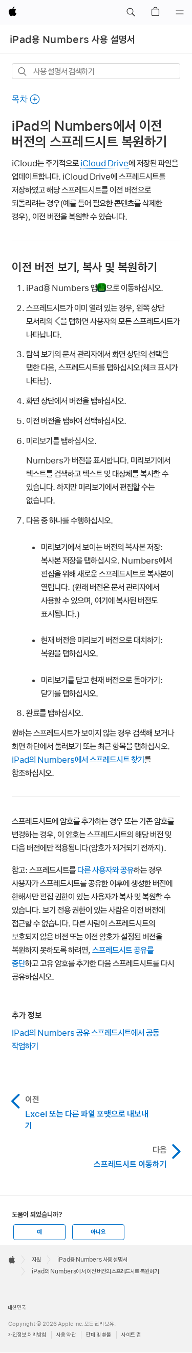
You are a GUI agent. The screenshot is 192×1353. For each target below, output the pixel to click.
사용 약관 (66, 1334)
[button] (130, 12)
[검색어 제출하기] (22, 71)
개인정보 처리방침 (27, 1334)
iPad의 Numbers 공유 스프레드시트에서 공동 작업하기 (85, 1039)
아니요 (98, 1231)
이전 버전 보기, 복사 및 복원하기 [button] (84, 267)
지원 (36, 1259)
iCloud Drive (104, 163)
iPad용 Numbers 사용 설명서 (73, 39)
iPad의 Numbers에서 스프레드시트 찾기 (78, 760)
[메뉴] (179, 12)
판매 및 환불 (98, 1334)
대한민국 (17, 1307)
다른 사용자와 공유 (105, 870)
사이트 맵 (131, 1334)
